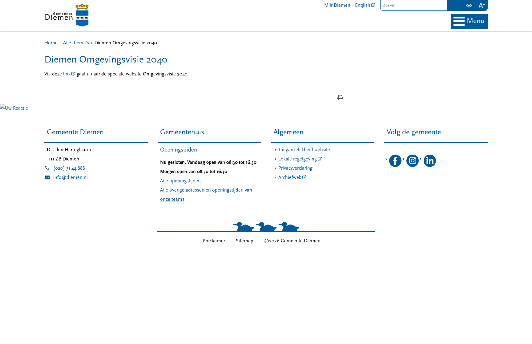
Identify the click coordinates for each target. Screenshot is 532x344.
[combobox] (414, 5)
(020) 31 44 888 (64, 168)
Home (51, 43)
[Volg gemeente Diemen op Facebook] (395, 165)
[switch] (468, 5)
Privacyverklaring (295, 168)
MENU (476, 21)
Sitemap (244, 241)
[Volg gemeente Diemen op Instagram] (412, 165)
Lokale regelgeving (297, 159)
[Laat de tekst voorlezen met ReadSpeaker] (459, 2)
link (67, 74)
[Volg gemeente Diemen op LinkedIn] (430, 165)
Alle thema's (76, 43)
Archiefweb (289, 177)
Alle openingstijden (180, 181)
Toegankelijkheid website (304, 150)
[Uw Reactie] (14, 108)
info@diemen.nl (66, 177)
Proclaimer (214, 241)
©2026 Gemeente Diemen (292, 241)
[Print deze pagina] (340, 98)
